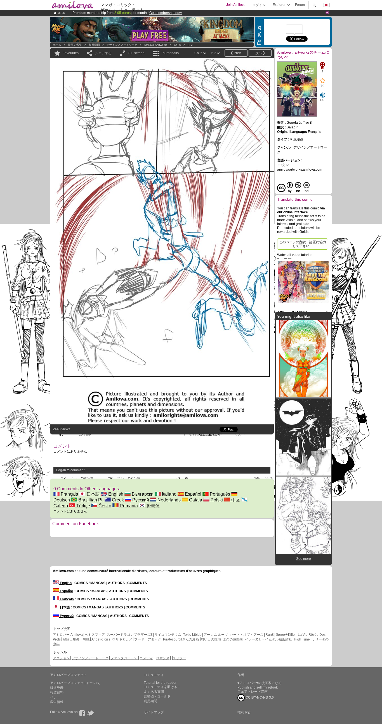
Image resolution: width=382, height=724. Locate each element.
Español (192, 494)
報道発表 (56, 688)
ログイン (259, 5)
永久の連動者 (233, 639)
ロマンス (162, 658)
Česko (104, 505)
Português (219, 494)
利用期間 (150, 701)
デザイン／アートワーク (122, 44)
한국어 (152, 505)
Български (142, 494)
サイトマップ (154, 712)
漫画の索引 (75, 44)
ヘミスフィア (95, 635)
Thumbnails (170, 53)
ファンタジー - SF (124, 658)
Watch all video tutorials (295, 255)
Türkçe (82, 505)
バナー (55, 697)
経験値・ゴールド (157, 696)
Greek (117, 500)
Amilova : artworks (155, 44)
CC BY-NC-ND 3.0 (259, 697)
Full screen (136, 53)
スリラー (179, 658)
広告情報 (56, 702)
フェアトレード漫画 (252, 692)
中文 (235, 500)
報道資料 (56, 692)
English (115, 494)
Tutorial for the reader (160, 683)
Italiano (168, 494)
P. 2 (190, 44)
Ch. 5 (177, 44)
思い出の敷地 (211, 639)
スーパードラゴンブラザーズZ (129, 635)
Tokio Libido (192, 635)
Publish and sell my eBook (257, 687)
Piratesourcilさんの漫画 (181, 639)
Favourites (71, 53)
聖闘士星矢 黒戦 (76, 639)
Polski (216, 500)
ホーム (57, 44)
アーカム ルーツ (216, 635)
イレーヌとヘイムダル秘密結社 (268, 639)
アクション (61, 658)
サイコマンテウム (167, 635)
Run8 (269, 635)
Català (195, 500)
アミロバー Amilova (68, 635)
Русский (140, 500)
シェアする (103, 53)
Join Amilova (236, 5)
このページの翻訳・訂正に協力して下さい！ (302, 244)
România (128, 505)
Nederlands (168, 500)
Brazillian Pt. (90, 500)
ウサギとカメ (122, 639)
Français (69, 494)
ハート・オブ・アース (246, 635)
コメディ (146, 658)
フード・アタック (147, 639)
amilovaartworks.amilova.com (299, 169)
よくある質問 (154, 692)
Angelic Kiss (100, 639)
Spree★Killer (286, 635)
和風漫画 (94, 44)
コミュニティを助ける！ (162, 687)
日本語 (92, 494)
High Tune (302, 639)
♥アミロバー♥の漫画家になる (259, 683)
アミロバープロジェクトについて (75, 683)
